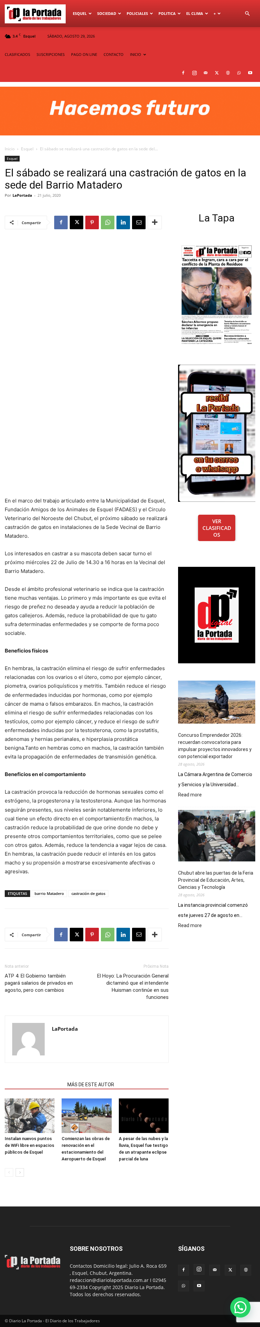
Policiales (137, 13)
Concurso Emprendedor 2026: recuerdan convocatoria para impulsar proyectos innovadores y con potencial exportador (215, 745)
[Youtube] (250, 73)
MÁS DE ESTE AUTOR (90, 1084)
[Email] (139, 222)
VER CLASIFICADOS (216, 528)
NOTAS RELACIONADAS (34, 1084)
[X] (217, 73)
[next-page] (20, 1172)
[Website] (228, 73)
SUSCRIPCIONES (51, 54)
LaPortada (22, 195)
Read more (190, 795)
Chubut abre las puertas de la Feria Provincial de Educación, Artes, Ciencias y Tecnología (215, 880)
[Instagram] (194, 73)
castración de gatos (88, 893)
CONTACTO (114, 54)
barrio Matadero (49, 893)
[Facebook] (183, 73)
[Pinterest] (92, 222)
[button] (247, 13)
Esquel (80, 13)
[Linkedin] (123, 222)
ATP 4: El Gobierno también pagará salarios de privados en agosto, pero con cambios (39, 983)
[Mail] (205, 73)
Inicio (10, 149)
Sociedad (106, 13)
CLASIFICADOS (17, 54)
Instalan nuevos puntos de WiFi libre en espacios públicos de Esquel (29, 1145)
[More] (155, 222)
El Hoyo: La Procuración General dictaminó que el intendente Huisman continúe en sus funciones (133, 986)
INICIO (135, 54)
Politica (167, 13)
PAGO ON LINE (84, 54)
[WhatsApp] (239, 73)
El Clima (194, 13)
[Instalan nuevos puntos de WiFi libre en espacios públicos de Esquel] (30, 1115)
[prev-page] (9, 1172)
